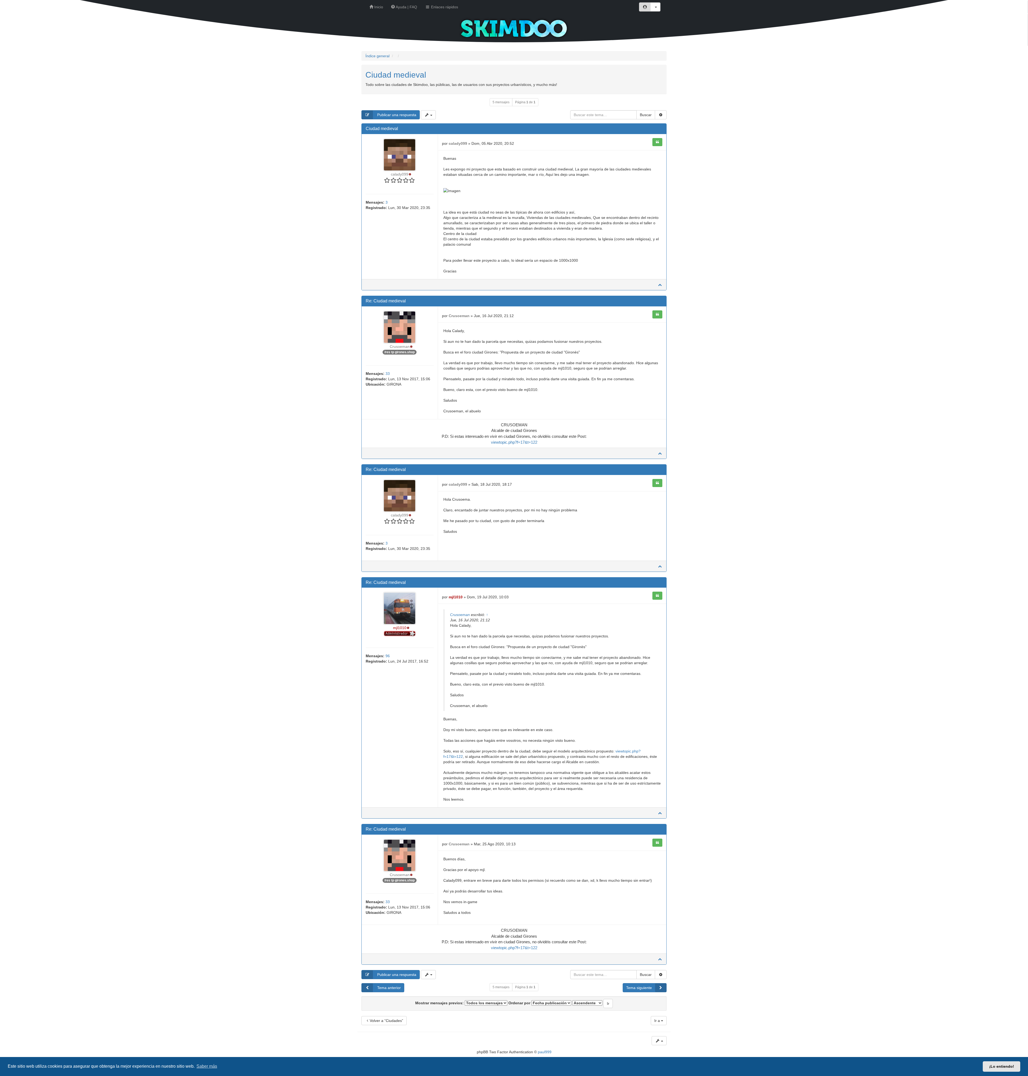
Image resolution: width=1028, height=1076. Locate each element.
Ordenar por (519, 1003)
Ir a (657, 1020)
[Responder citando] (657, 142)
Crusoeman (400, 346)
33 (388, 373)
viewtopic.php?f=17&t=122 (514, 442)
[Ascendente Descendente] (587, 1003)
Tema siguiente (639, 988)
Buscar (646, 115)
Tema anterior (388, 988)
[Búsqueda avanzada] (661, 114)
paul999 (544, 1052)
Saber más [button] (206, 1066)
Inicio (378, 7)
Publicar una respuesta (396, 115)
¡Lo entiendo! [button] (1001, 1066)
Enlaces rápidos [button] (444, 7)
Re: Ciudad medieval (386, 301)
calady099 (399, 174)
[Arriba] (659, 285)
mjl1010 (399, 628)
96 (388, 656)
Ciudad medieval (395, 74)
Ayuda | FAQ (406, 7)
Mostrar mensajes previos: (440, 1003)
